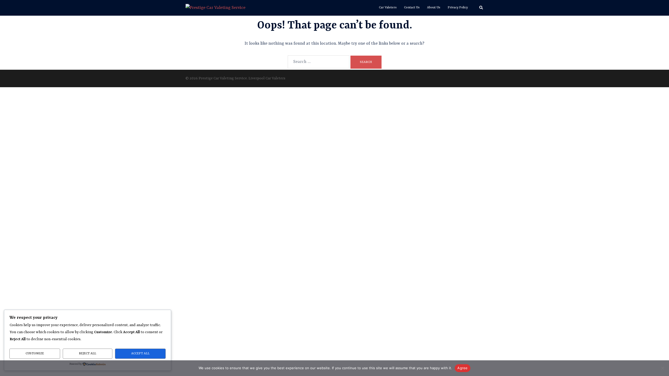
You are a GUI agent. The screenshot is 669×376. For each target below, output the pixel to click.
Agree (462, 368)
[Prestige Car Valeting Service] (215, 7)
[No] (662, 368)
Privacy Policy (458, 7)
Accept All (140, 353)
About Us (433, 7)
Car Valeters (388, 7)
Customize (35, 353)
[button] (481, 8)
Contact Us (412, 7)
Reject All (87, 353)
